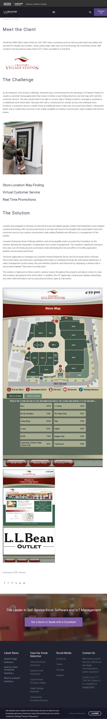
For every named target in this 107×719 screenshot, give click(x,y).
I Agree (95, 713)
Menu (54, 12)
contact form (88, 687)
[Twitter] (8, 583)
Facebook (61, 659)
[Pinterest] (12, 583)
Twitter (59, 664)
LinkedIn (60, 675)
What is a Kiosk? (12, 678)
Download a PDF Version (14, 572)
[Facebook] (4, 583)
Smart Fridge (10, 659)
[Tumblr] (16, 583)
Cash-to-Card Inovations (10, 668)
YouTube (60, 670)
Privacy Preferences (78, 713)
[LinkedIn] (20, 583)
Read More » (9, 662)
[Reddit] (24, 583)
